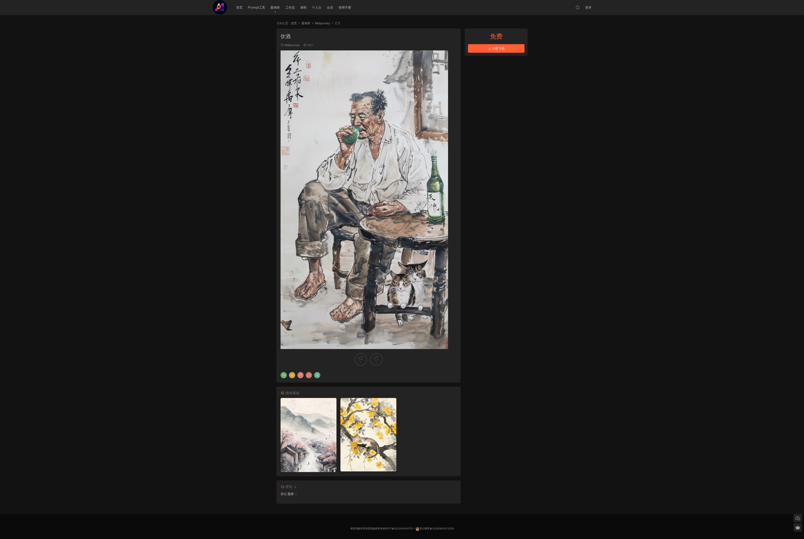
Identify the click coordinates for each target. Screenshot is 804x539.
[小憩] (368, 434)
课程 (303, 7)
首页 (239, 7)
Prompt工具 (256, 7)
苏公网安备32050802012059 (437, 528)
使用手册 (345, 7)
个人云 (316, 7)
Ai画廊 (220, 7)
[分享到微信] (284, 375)
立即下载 (498, 48)
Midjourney (292, 45)
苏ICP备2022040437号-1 (400, 528)
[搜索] (578, 7)
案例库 (275, 7)
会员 (330, 7)
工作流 (290, 7)
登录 (290, 494)
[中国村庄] (308, 435)
